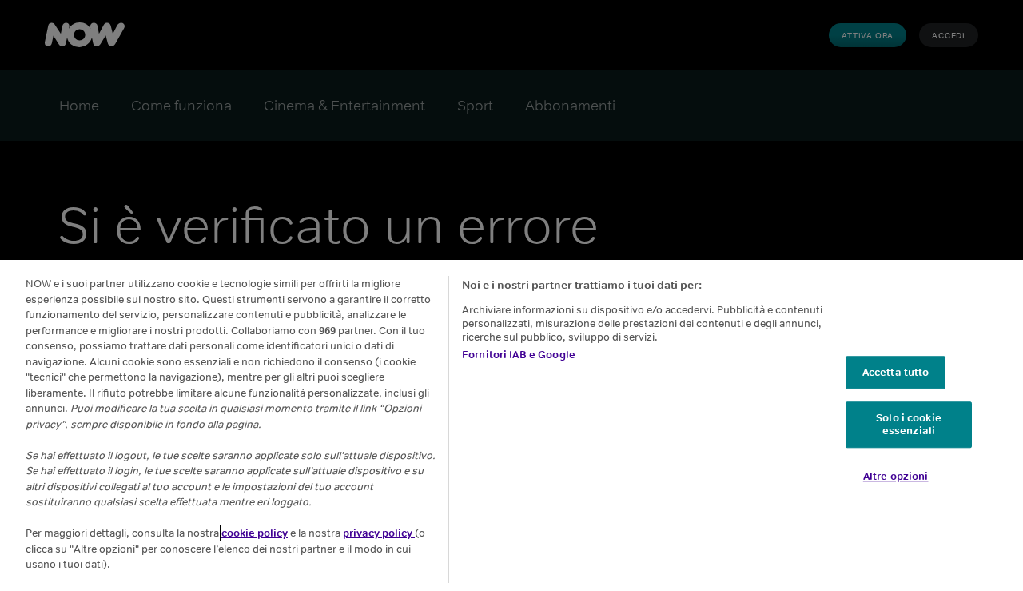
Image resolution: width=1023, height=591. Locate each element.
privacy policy (379, 533)
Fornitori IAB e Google (518, 354)
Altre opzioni (896, 476)
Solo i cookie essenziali (908, 425)
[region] (511, 425)
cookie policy (254, 533)
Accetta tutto (895, 372)
